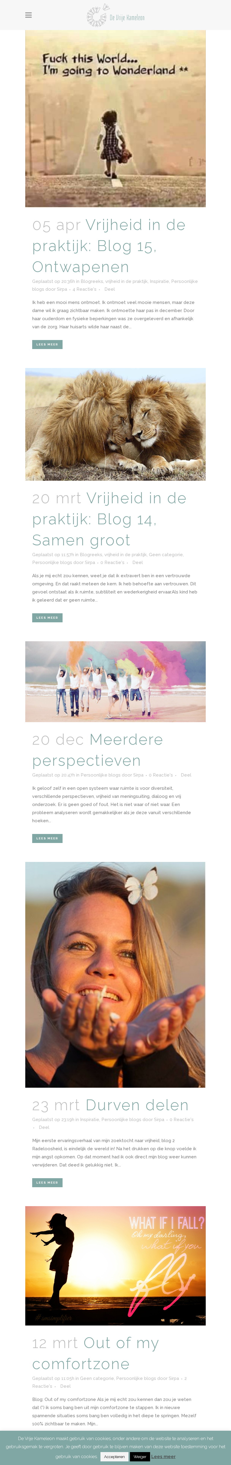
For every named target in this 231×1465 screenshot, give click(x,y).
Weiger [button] (140, 1456)
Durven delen (137, 1105)
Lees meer (47, 344)
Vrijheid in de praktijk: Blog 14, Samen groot (109, 519)
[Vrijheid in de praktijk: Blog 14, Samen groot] (115, 424)
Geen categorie (166, 554)
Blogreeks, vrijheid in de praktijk (114, 281)
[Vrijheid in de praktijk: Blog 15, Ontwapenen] (115, 118)
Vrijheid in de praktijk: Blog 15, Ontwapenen (109, 246)
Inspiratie (159, 281)
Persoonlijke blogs (52, 562)
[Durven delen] (115, 975)
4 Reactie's (84, 289)
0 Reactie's (112, 562)
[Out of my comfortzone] (115, 1266)
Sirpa (62, 289)
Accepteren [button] (114, 1456)
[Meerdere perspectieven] (115, 681)
